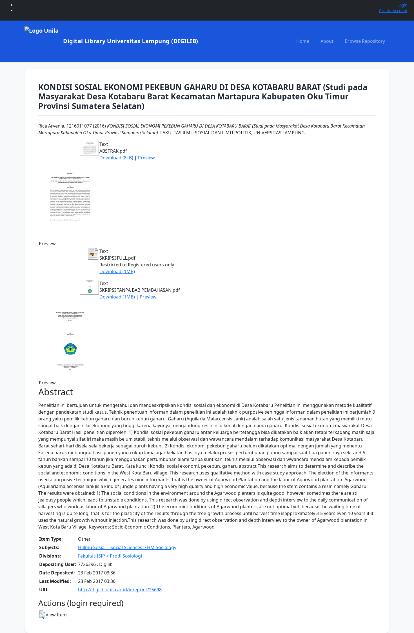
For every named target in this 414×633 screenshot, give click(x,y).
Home (302, 41)
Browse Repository (365, 41)
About (326, 41)
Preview (146, 158)
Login (402, 5)
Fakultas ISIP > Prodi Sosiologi (110, 556)
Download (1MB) (117, 271)
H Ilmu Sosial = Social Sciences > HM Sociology (127, 547)
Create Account (393, 10)
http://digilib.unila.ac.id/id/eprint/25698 (120, 590)
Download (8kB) (116, 158)
